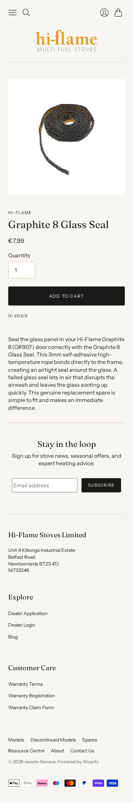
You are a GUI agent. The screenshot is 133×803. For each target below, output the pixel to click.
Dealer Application (27, 613)
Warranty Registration (31, 696)
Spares (89, 740)
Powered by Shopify (78, 761)
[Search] (26, 12)
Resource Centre (26, 751)
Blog (13, 637)
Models (16, 740)
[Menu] (12, 12)
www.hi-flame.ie (40, 761)
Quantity (19, 255)
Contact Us (82, 751)
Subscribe (101, 485)
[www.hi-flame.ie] (66, 40)
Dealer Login (21, 625)
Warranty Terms (25, 684)
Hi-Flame (20, 212)
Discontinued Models (53, 740)
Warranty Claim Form (31, 707)
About (57, 751)
